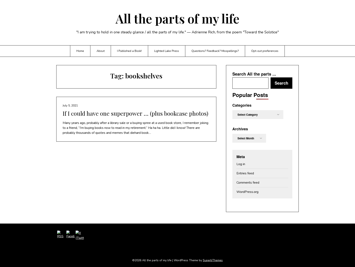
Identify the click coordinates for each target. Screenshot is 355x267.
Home (80, 51)
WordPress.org (247, 192)
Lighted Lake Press (166, 51)
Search (281, 83)
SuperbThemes (213, 260)
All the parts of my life (177, 18)
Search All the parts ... (254, 73)
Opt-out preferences (264, 51)
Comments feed (247, 182)
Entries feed (245, 173)
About (101, 51)
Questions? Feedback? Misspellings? (215, 51)
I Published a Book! (129, 51)
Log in (240, 164)
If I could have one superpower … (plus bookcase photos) (135, 113)
